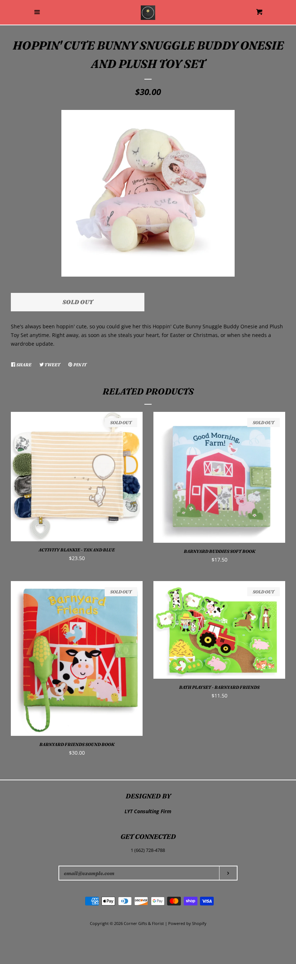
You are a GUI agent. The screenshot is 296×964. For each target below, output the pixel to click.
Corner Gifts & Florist (144, 923)
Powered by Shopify (187, 923)
